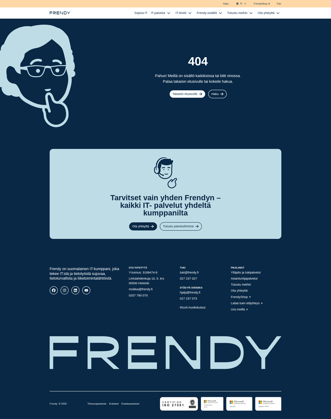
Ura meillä (238, 309)
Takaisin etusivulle (184, 94)
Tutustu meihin (241, 284)
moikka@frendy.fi (141, 289)
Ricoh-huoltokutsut (192, 307)
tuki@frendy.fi (189, 272)
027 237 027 (188, 278)
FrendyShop (260, 3)
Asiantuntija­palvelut (244, 278)
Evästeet (114, 403)
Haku (226, 3)
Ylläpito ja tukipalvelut (246, 272)
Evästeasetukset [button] (130, 403)
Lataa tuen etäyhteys (245, 303)
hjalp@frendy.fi (190, 292)
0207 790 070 (138, 295)
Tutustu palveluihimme (178, 226)
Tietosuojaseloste (96, 403)
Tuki (279, 3)
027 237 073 (188, 298)
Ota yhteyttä (140, 226)
